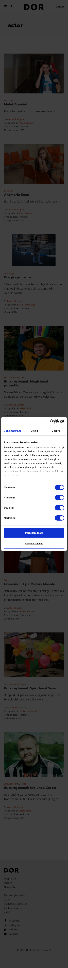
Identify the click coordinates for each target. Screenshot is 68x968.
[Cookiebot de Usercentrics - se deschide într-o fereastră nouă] (49, 421)
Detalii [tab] (34, 430)
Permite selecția (34, 543)
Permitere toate (34, 532)
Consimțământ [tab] (12, 430)
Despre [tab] (56, 430)
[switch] (59, 497)
